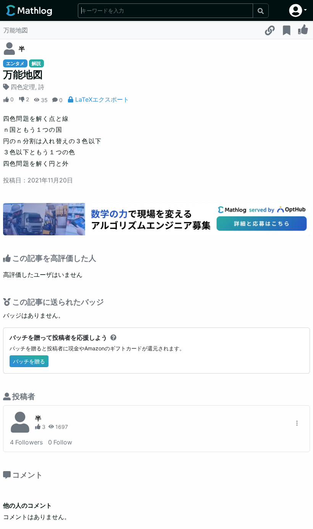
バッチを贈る (29, 361)
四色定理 (23, 87)
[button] (298, 10)
